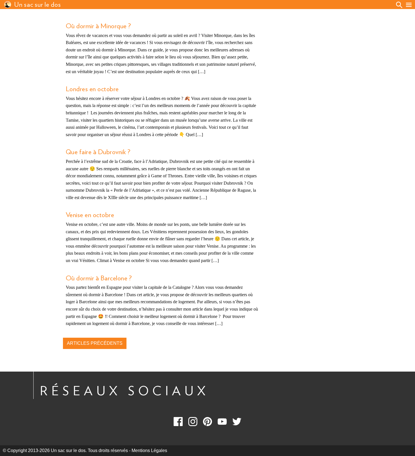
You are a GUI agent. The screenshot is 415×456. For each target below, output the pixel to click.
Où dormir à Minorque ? (98, 26)
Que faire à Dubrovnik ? (98, 152)
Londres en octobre (92, 89)
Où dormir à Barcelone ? (99, 278)
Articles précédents (95, 343)
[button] (408, 4)
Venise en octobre (90, 215)
